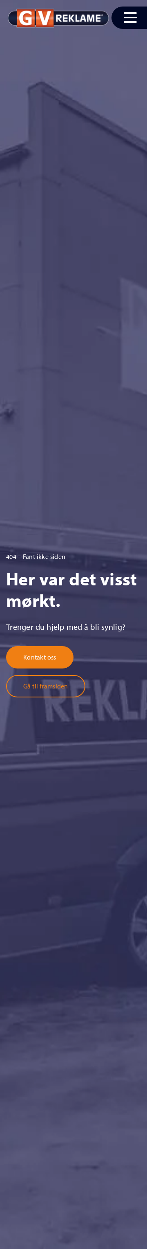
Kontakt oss (39, 657)
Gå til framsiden (45, 686)
